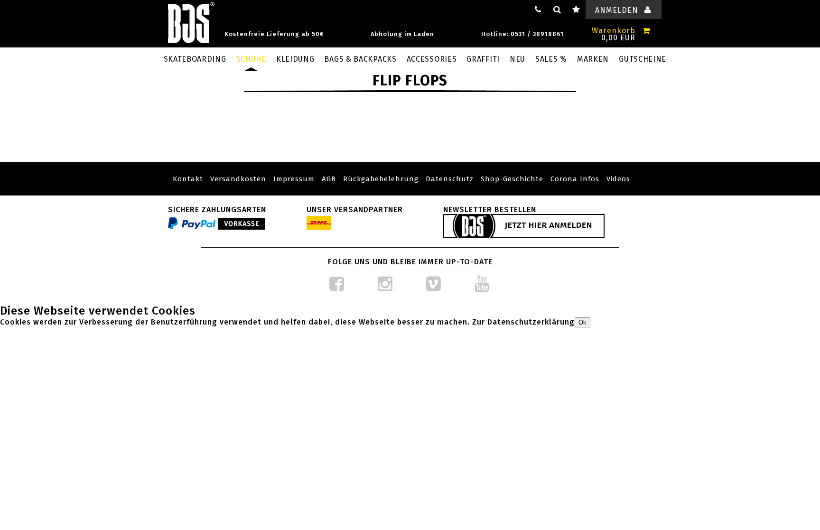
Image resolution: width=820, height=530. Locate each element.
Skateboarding (195, 59)
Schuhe (251, 59)
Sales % (551, 59)
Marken (593, 59)
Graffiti (483, 59)
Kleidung (295, 59)
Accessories (432, 59)
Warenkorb (613, 30)
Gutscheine (642, 59)
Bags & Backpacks (360, 59)
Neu (517, 59)
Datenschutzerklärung (531, 321)
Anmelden (616, 10)
